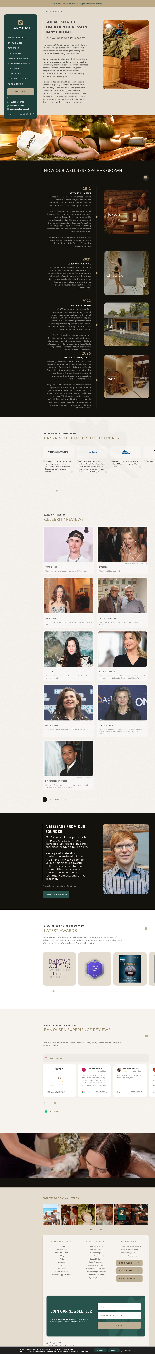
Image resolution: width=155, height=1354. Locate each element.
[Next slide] (147, 491)
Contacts (62, 1268)
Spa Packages (15, 43)
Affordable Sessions (95, 1275)
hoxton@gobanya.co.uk (19, 109)
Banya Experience (17, 38)
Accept (100, 1350)
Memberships (14, 74)
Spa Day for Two (95, 1278)
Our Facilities (95, 1249)
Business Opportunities (61, 1275)
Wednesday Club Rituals (95, 1268)
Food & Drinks (15, 84)
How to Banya (61, 1249)
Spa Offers (13, 69)
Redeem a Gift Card (96, 1265)
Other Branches (61, 1271)
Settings (128, 1350)
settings (84, 1351)
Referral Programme (95, 1256)
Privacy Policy (52, 1346)
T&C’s (62, 1265)
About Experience (95, 1246)
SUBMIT (119, 1325)
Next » (57, 799)
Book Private (126, 1271)
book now (20, 92)
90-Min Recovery (128, 1279)
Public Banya (14, 53)
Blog (62, 1256)
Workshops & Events (19, 63)
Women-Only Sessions (129, 1253)
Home (46, 11)
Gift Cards (13, 48)
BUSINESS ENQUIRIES (54, 894)
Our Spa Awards (62, 1253)
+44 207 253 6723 (17, 102)
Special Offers (95, 1259)
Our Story (62, 1246)
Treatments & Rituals (19, 79)
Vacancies (62, 1262)
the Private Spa (84, 223)
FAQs (62, 1259)
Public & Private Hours (129, 1249)
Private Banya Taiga (18, 58)
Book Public (125, 1263)
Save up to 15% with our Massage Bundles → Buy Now (77, 3)
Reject (113, 1350)
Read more (100, 1092)
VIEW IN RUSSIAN (69, 1346)
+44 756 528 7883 (17, 105)
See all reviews (54, 1092)
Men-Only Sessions (129, 1256)
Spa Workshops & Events (95, 1271)
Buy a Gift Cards (95, 1262)
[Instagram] (51, 1214)
